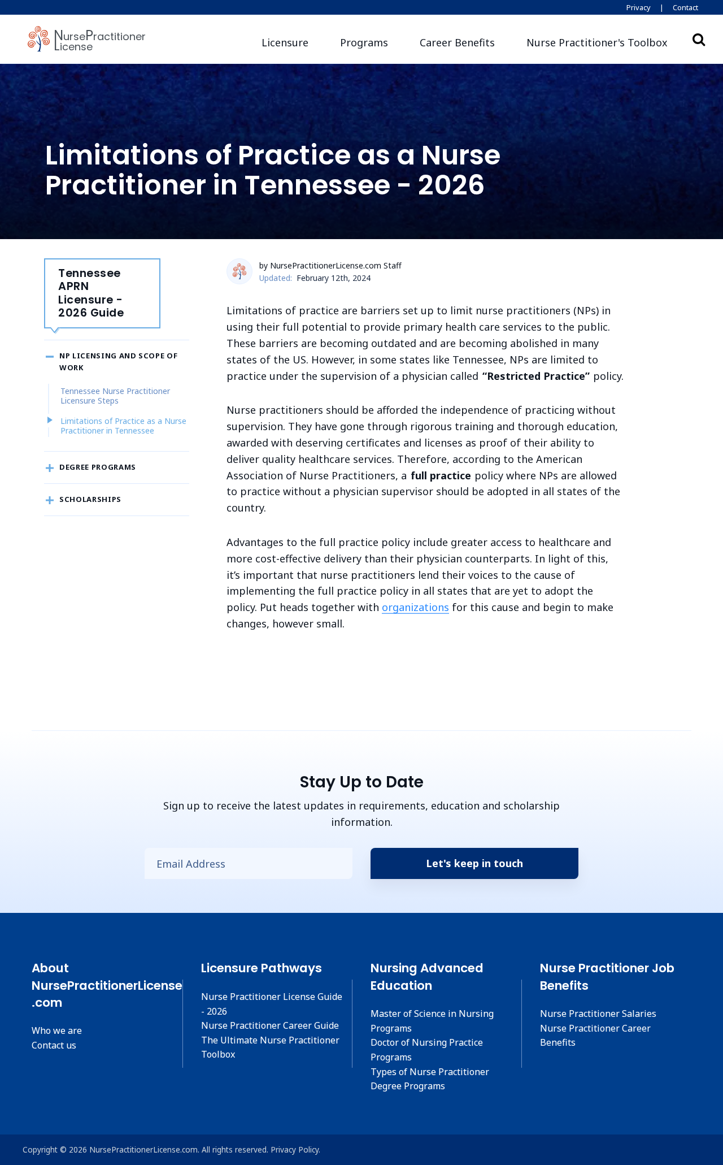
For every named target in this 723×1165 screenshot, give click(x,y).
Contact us (54, 1045)
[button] (597, 42)
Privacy (638, 7)
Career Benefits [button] (457, 42)
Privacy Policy (295, 1149)
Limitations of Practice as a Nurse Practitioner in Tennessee (123, 425)
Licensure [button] (285, 42)
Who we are (57, 1030)
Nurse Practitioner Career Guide (270, 1025)
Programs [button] (364, 42)
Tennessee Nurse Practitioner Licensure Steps (115, 396)
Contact (685, 7)
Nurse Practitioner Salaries (598, 1013)
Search (698, 39)
